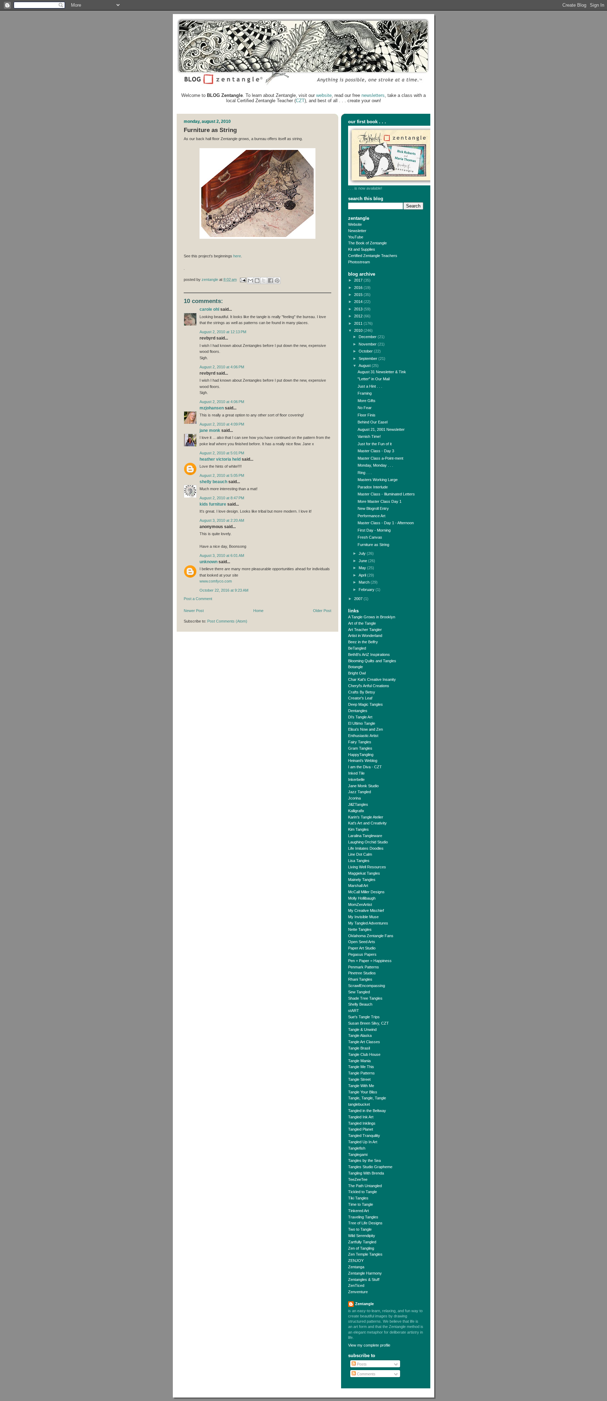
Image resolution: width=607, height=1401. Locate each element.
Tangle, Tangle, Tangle (367, 1098)
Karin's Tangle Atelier (365, 817)
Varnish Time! (369, 436)
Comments (366, 1374)
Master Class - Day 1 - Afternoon (386, 523)
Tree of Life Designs (365, 1223)
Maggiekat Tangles (364, 873)
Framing (365, 393)
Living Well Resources (367, 867)
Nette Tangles (360, 929)
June (363, 561)
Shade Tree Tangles (365, 998)
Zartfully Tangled (362, 1242)
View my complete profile (369, 1345)
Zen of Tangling (361, 1248)
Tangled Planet (360, 1129)
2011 (359, 323)
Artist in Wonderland (365, 635)
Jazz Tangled (359, 792)
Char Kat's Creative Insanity (372, 679)
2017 (359, 280)
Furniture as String (373, 544)
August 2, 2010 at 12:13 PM (223, 332)
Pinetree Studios (362, 973)
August (365, 365)
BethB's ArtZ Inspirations (369, 654)
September (368, 358)
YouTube (355, 237)
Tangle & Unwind (362, 1029)
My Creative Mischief (366, 910)
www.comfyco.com (216, 581)
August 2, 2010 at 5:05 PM (222, 475)
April (363, 575)
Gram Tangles (360, 748)
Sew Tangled (359, 992)
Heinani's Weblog (362, 760)
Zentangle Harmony (365, 1273)
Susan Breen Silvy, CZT (368, 1023)
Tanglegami (357, 1154)
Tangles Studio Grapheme (370, 1167)
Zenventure (358, 1292)
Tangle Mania (359, 1061)
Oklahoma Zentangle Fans (370, 936)
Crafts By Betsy (361, 692)
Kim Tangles (358, 829)
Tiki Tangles (358, 1198)
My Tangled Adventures (368, 923)
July (363, 553)
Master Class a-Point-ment (380, 458)
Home (258, 611)
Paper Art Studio (362, 948)
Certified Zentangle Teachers (372, 256)
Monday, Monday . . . (375, 465)
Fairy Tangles (359, 742)
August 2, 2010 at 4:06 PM (222, 367)
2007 (359, 599)
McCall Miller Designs (366, 892)
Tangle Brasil (359, 1048)
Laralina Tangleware (365, 836)
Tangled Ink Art (360, 1117)
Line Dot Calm (360, 854)
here (237, 256)
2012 (359, 316)
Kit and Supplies (361, 249)
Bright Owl (357, 673)
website (324, 95)
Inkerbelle (356, 779)
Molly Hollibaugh (362, 898)
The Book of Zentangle (367, 243)
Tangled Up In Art (362, 1142)
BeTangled (357, 648)
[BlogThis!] (257, 280)
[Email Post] (242, 279)
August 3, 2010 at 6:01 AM (222, 555)
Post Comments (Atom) (227, 621)
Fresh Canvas (370, 537)
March (365, 582)
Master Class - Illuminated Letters (386, 494)
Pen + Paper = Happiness (370, 961)
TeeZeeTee (357, 1179)
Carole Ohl (209, 309)
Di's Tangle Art (360, 717)
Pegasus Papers (362, 954)
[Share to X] (263, 280)
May (363, 568)
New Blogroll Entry (373, 508)
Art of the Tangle (362, 623)
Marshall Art (358, 885)
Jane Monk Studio (363, 786)
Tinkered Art (358, 1211)
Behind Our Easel (372, 422)
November (368, 344)
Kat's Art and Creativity (367, 823)
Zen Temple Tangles (365, 1254)
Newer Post (194, 611)
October (366, 351)
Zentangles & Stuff (363, 1279)
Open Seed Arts (361, 942)
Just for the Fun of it (375, 444)
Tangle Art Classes (364, 1042)
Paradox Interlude (373, 487)
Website (355, 224)
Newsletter (357, 231)
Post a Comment (198, 599)
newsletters (373, 95)
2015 (359, 294)
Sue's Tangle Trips (364, 1017)
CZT (300, 100)
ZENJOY (356, 1260)
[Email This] (250, 280)
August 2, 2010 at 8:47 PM (222, 498)
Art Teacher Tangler (365, 629)
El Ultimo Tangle (361, 723)
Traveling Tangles (363, 1217)
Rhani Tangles (360, 979)
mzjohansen (212, 408)
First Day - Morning (374, 530)
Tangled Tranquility (364, 1135)
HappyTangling (360, 754)
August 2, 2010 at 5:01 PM (222, 453)
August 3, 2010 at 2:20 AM (222, 520)
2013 (359, 309)
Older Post (322, 611)
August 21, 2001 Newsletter (381, 429)
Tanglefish (356, 1148)
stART (353, 1010)
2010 (359, 330)
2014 (359, 302)
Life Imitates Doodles (366, 848)
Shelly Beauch (213, 481)
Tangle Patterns (361, 1073)
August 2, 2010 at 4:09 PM (222, 424)
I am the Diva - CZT (365, 767)
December (368, 337)
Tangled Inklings (362, 1123)
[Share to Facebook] (270, 280)
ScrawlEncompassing (366, 986)
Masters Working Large (378, 480)
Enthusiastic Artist (363, 736)
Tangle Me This (361, 1067)
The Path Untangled (365, 1186)
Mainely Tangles (362, 879)
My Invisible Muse (363, 917)
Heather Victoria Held (220, 459)
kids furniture (213, 504)
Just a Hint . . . (370, 386)
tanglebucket (359, 1104)
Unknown (208, 561)
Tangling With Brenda (366, 1173)
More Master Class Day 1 (380, 501)
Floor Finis (367, 415)
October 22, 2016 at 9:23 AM (224, 590)
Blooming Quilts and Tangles (372, 661)
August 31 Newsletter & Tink (382, 372)
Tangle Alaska (360, 1035)
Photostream (359, 262)
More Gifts (367, 401)
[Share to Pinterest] (277, 280)
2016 (359, 287)
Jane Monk (210, 430)
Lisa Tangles (359, 861)
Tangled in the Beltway (367, 1111)
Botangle (355, 667)
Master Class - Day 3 (376, 451)
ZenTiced (356, 1285)
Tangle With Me (361, 1086)
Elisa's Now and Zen (365, 729)
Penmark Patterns (363, 967)
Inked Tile (356, 773)
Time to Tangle (360, 1204)
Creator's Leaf (360, 698)
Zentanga (356, 1267)
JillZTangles (358, 804)
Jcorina (354, 798)
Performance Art (371, 516)
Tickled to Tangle (362, 1192)
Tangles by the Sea (364, 1160)
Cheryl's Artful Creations (368, 686)
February (367, 589)
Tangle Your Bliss (362, 1092)
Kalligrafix (356, 811)
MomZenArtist (360, 904)
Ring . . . (365, 473)
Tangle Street (359, 1079)
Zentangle (364, 1304)
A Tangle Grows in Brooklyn (371, 617)
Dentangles (357, 711)
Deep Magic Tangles (365, 704)
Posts (361, 1364)
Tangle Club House (364, 1054)
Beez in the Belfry (363, 642)
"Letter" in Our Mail (374, 379)
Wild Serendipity (361, 1236)
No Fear (365, 408)
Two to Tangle (360, 1229)
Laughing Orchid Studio (368, 842)
